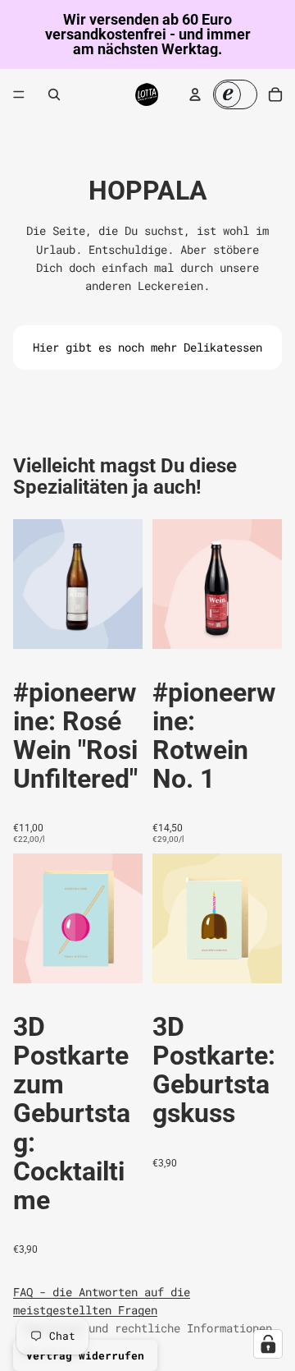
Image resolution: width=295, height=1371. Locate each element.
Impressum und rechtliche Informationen (147, 1328)
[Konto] (195, 94)
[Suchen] (54, 94)
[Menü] (19, 94)
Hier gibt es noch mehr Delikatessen (147, 347)
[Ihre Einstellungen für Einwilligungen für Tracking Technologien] (268, 1344)
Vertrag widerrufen (85, 1355)
